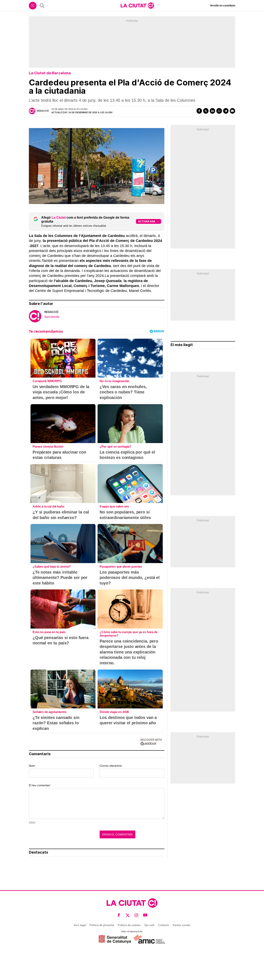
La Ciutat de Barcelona (50, 73)
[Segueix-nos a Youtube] (145, 915)
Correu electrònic (111, 765)
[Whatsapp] (219, 110)
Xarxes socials (181, 925)
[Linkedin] (212, 110)
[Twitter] (206, 110)
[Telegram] (226, 110)
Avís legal (80, 925)
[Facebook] (199, 110)
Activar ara (146, 221)
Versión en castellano (222, 5)
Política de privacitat (102, 925)
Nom (32, 765)
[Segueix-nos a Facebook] (119, 915)
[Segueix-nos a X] (128, 915)
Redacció (43, 111)
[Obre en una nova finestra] (115, 939)
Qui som (149, 925)
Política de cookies (129, 925)
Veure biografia (51, 316)
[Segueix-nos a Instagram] (136, 915)
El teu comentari (39, 785)
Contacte (163, 925)
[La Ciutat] (137, 5)
